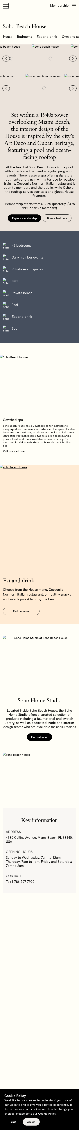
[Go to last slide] (6, 58)
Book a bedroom (57, 218)
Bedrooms (24, 36)
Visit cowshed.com (14, 451)
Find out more (21, 611)
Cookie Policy (47, 1114)
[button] (74, 5)
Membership (59, 5)
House (7, 36)
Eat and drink (47, 36)
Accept (31, 1122)
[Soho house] (6, 5)
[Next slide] (73, 58)
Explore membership (24, 218)
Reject (12, 1122)
